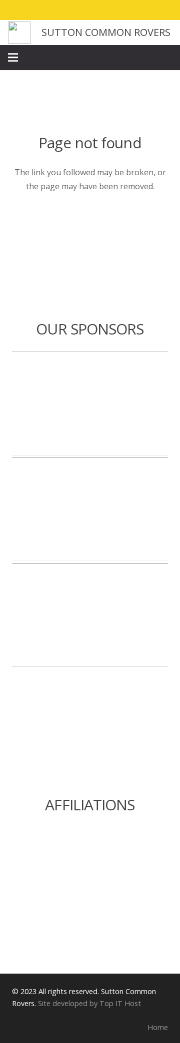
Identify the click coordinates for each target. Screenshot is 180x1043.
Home (158, 1027)
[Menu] (13, 57)
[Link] (19, 32)
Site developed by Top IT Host (89, 1003)
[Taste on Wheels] (90, 403)
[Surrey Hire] (90, 615)
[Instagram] (145, 10)
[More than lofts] (90, 509)
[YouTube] (163, 10)
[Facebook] (109, 10)
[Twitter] (127, 10)
